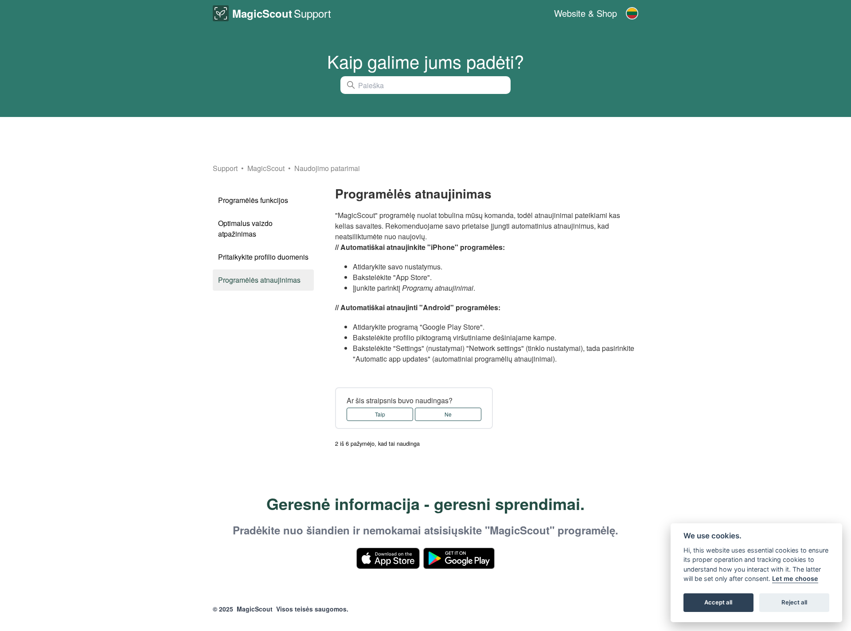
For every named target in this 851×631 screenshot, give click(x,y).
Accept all (718, 602)
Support (225, 168)
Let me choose (795, 579)
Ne (448, 414)
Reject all (794, 602)
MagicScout (266, 168)
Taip (380, 414)
